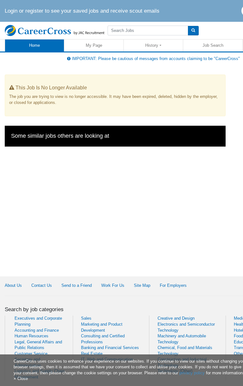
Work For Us (112, 285)
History (151, 45)
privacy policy (192, 373)
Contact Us (41, 285)
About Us (13, 285)
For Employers (173, 285)
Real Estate (92, 353)
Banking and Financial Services (110, 347)
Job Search (212, 45)
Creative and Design (176, 318)
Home (34, 45)
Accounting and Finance (37, 330)
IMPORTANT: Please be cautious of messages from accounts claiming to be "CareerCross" (155, 58)
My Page (94, 45)
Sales (86, 318)
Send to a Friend (76, 285)
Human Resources (31, 336)
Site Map (142, 285)
